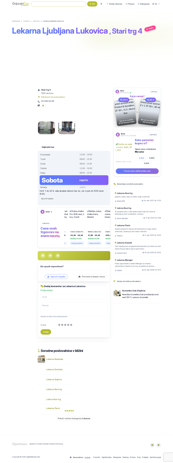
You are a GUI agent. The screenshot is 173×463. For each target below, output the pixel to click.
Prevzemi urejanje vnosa (93, 276)
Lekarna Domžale (54, 369)
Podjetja (145, 457)
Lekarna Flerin (53, 408)
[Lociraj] (101, 3)
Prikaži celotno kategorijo (74, 418)
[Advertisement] (86, 62)
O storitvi (96, 457)
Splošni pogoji (155, 457)
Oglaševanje (107, 457)
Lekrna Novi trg (53, 399)
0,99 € (141, 158)
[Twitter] (158, 445)
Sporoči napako (47, 199)
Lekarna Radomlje (54, 359)
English (87, 457)
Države (133, 457)
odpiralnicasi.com (33, 457)
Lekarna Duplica (54, 379)
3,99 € (151, 158)
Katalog (126, 457)
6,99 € (146, 163)
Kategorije (117, 457)
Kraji (138, 457)
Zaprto (151, 28)
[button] (156, 3)
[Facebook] (152, 445)
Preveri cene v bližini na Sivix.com (137, 171)
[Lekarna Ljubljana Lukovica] (46, 127)
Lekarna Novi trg (54, 389)
